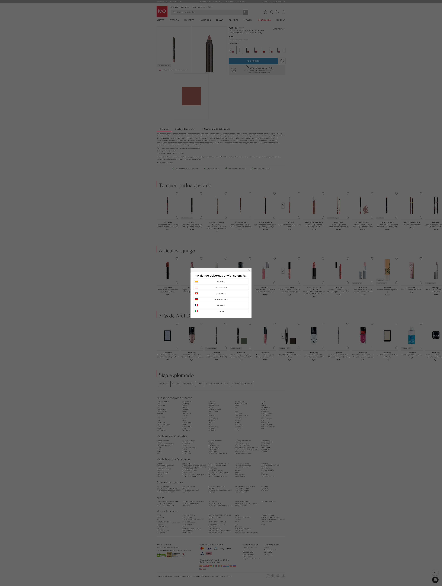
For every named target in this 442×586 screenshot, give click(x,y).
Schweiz (221, 293)
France (221, 305)
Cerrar (249, 270)
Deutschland (221, 299)
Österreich (221, 287)
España (221, 282)
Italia (221, 311)
